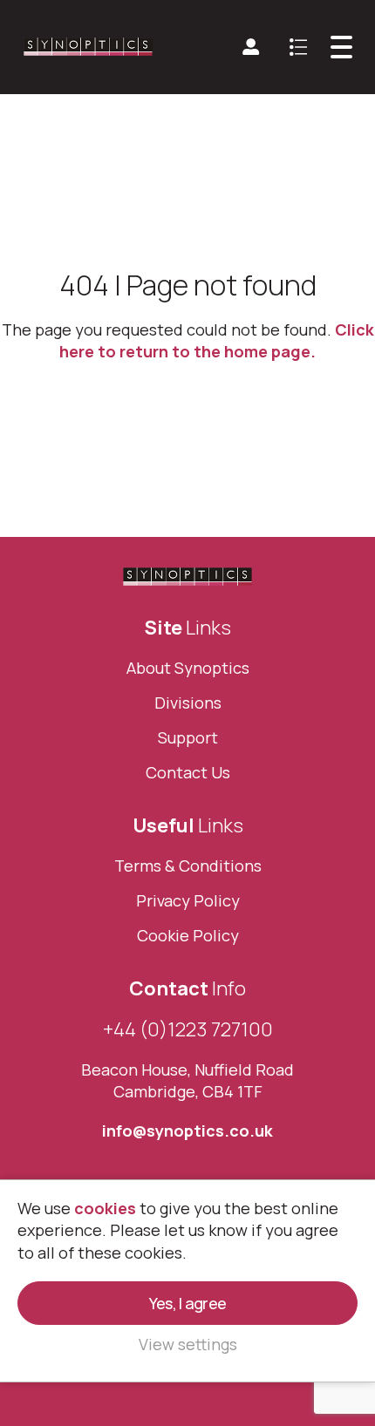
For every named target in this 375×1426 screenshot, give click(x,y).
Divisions (188, 702)
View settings (188, 1344)
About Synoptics (187, 667)
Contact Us (188, 772)
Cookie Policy (188, 935)
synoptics (88, 46)
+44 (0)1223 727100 (188, 1029)
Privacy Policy (188, 900)
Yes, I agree (187, 1303)
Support (188, 737)
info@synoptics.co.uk (187, 1130)
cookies (105, 1208)
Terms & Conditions (188, 865)
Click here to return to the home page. (216, 340)
